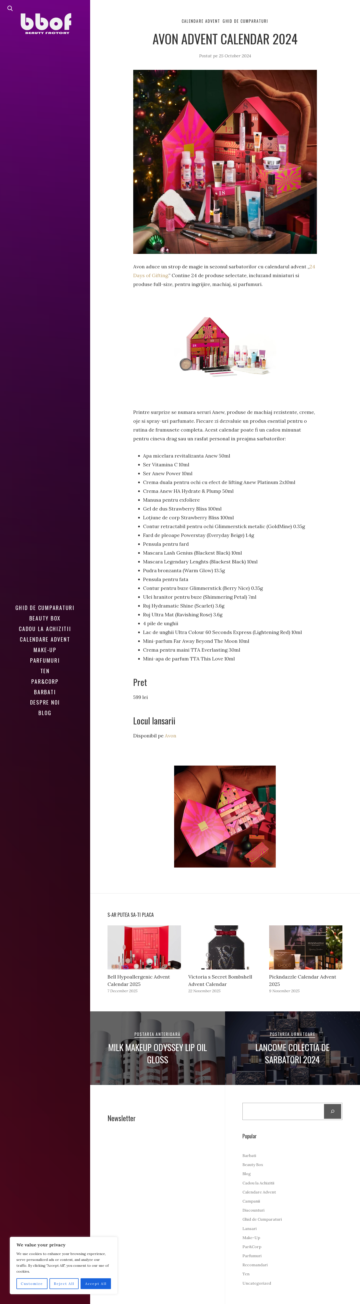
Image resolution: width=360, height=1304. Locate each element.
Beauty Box (45, 618)
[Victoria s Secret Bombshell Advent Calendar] (225, 947)
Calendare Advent (45, 639)
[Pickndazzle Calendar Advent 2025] (306, 947)
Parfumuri (45, 660)
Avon (170, 736)
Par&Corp (45, 681)
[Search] (332, 1111)
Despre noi (45, 702)
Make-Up (45, 650)
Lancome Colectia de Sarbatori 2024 (292, 1053)
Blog (45, 713)
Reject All (64, 1283)
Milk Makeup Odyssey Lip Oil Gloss (157, 1053)
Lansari (249, 1228)
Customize (32, 1283)
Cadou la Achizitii (45, 629)
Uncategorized (256, 1283)
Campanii (251, 1201)
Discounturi (253, 1210)
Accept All (96, 1283)
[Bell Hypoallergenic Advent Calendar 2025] (144, 947)
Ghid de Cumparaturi (45, 607)
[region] (64, 1265)
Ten (45, 671)
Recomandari (255, 1264)
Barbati (45, 692)
